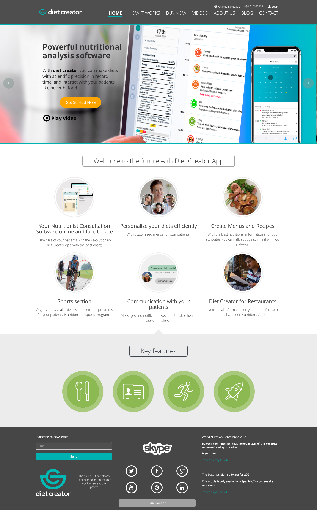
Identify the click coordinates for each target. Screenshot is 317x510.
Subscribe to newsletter (52, 437)
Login (274, 6)
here (212, 485)
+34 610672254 (253, 6)
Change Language (229, 6)
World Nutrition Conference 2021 (224, 437)
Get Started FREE (81, 102)
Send (74, 456)
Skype (157, 448)
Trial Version (157, 503)
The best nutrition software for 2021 (226, 474)
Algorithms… (210, 453)
